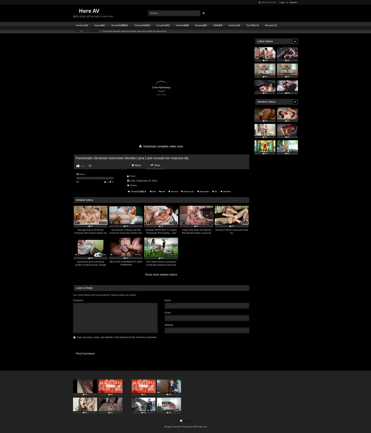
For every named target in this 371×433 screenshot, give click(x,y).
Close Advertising (161, 87)
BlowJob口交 (271, 25)
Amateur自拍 (82, 25)
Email (168, 312)
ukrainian (227, 191)
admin (139, 176)
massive (174, 191)
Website (169, 325)
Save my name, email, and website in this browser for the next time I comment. (117, 337)
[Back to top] (362, 424)
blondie (142, 185)
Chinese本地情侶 (142, 25)
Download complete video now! (162, 146)
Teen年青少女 (252, 25)
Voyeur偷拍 (99, 25)
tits (216, 191)
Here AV (88, 10)
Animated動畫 (182, 25)
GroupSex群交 (163, 25)
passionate (204, 191)
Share (156, 165)
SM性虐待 (217, 25)
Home (77, 31)
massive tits (189, 191)
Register (293, 2)
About (137, 165)
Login (282, 2)
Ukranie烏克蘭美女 (119, 25)
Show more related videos (161, 274)
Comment (78, 300)
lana (154, 191)
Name (168, 300)
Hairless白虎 (234, 25)
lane (163, 191)
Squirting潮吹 (201, 25)
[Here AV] (185, 421)
